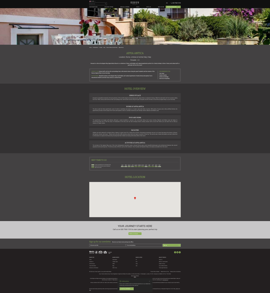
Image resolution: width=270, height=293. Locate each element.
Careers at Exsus (162, 263)
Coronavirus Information (93, 267)
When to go (114, 267)
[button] (135, 198)
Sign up (165, 245)
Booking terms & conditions (175, 271)
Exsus (135, 3)
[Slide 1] (132, 38)
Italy (104, 47)
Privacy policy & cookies (155, 271)
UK (136, 259)
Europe (100, 47)
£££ (139, 60)
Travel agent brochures (163, 267)
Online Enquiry (92, 263)
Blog (137, 7)
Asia (136, 261)
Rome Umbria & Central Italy (112, 47)
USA (136, 265)
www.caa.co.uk (165, 279)
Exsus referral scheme (163, 265)
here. (90, 290)
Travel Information (92, 265)
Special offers (124, 7)
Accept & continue (125, 288)
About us (160, 259)
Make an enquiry (172, 7)
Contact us (91, 261)
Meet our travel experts (163, 261)
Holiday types (109, 7)
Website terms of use (165, 271)
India (137, 263)
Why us (148, 7)
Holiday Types (115, 261)
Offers (113, 263)
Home (90, 47)
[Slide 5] (137, 38)
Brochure (161, 7)
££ (138, 60)
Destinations (93, 7)
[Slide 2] (133, 38)
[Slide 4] (136, 38)
